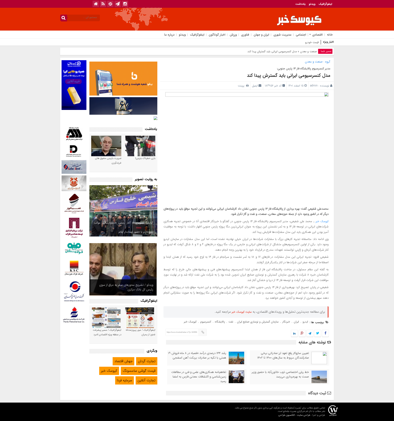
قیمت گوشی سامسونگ (139, 371)
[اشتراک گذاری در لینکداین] (294, 333)
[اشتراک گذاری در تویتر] (317, 333)
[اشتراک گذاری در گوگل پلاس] (302, 333)
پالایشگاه (220, 322)
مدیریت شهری (282, 34)
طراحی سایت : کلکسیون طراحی (294, 415)
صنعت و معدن (308, 51)
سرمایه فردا (124, 380)
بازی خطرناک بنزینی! (145, 158)
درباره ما (169, 34)
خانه (330, 34)
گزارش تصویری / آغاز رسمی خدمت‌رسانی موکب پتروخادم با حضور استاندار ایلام (123, 227)
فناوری (245, 34)
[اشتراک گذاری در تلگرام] (309, 333)
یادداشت (300, 4)
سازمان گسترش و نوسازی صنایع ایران (258, 322)
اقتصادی (317, 34)
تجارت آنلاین (146, 380)
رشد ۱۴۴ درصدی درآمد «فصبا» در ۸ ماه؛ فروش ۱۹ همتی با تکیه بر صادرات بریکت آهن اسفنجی (197, 355)
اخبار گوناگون (217, 34)
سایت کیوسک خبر (242, 312)
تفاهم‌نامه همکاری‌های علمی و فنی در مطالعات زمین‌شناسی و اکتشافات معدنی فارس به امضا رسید (198, 377)
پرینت (242, 85)
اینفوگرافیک (325, 4)
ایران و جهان (261, 34)
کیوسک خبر (322, 221)
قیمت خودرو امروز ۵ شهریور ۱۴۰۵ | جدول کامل (293, 42)
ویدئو (312, 4)
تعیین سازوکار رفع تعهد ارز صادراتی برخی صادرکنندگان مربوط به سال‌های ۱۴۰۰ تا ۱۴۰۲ (283, 355)
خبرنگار (286, 322)
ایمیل (255, 85)
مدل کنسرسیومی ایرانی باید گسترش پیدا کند (288, 75)
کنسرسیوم (205, 322)
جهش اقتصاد (123, 361)
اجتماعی (301, 34)
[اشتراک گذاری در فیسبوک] (325, 333)
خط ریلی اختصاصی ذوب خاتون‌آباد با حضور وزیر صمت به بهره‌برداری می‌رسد (280, 374)
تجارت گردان (147, 361)
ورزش (233, 34)
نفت (230, 322)
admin (314, 85)
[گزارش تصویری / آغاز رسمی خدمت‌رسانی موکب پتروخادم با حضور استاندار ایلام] (123, 210)
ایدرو (305, 322)
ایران (296, 322)
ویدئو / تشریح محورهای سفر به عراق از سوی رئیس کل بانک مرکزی (126, 287)
